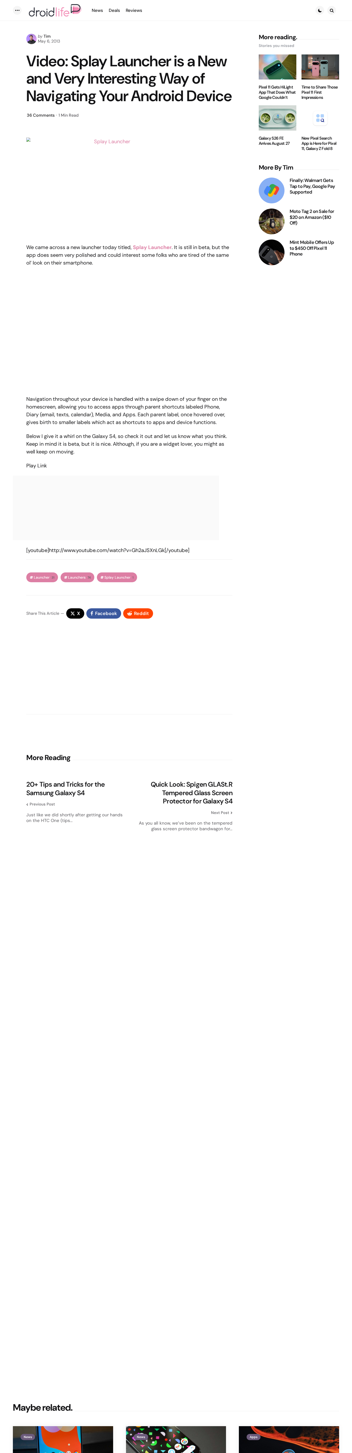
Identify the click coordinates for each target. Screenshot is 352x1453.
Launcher (44, 577)
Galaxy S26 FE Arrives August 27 (274, 141)
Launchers (79, 577)
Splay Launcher (118, 577)
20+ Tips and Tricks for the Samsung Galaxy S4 (65, 788)
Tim (47, 36)
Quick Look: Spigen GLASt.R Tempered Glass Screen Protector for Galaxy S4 (191, 792)
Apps (253, 1437)
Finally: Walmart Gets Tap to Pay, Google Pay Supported (312, 186)
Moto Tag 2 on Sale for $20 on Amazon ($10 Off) (312, 217)
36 (41, 115)
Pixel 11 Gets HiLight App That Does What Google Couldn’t (277, 92)
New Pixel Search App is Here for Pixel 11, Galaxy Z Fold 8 (318, 143)
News (28, 1437)
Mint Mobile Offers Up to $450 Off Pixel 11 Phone (312, 248)
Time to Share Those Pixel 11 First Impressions (319, 92)
